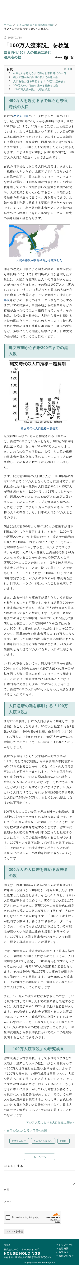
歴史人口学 (21, 116)
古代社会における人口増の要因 (27, 1130)
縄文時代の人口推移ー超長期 (39, 428)
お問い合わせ (66, 1255)
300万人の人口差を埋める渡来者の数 (35, 85)
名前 (7, 1189)
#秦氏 (63, 1141)
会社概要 (64, 1248)
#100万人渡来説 (43, 1141)
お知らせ (64, 1252)
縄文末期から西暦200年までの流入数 (35, 77)
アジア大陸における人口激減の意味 (49, 1122)
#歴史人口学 (19, 1141)
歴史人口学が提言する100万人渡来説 (26, 28)
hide (68, 68)
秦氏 (7, 300)
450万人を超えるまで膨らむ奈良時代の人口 (39, 73)
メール (8, 1201)
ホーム (8, 24)
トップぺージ (66, 1244)
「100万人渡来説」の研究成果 (31, 89)
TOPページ (39, 1156)
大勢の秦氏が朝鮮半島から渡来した (39, 260)
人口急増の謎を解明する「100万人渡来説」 (39, 81)
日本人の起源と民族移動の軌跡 (35, 24)
